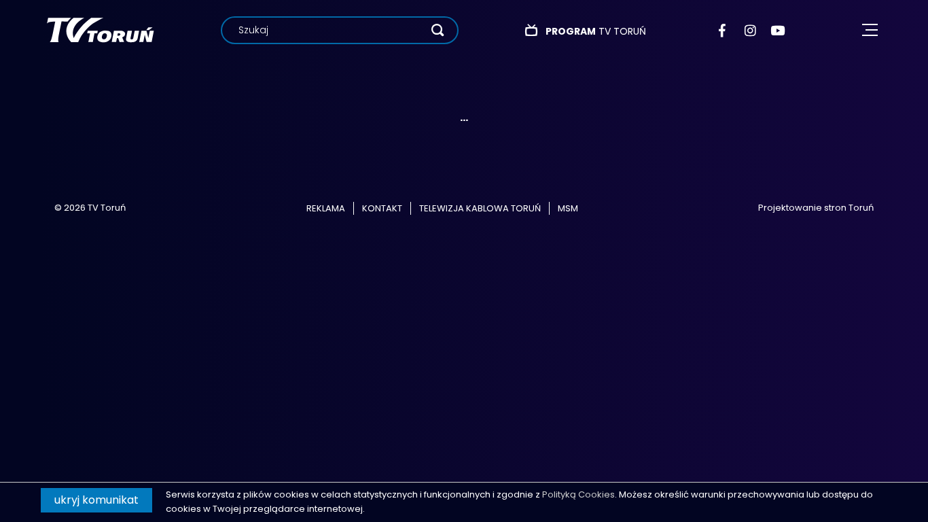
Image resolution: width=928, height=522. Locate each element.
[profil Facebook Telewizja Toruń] (725, 30)
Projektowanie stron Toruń (816, 207)
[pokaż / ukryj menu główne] (870, 30)
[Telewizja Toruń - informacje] (100, 29)
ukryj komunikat (96, 500)
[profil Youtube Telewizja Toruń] (777, 30)
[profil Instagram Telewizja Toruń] (751, 30)
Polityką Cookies (578, 494)
